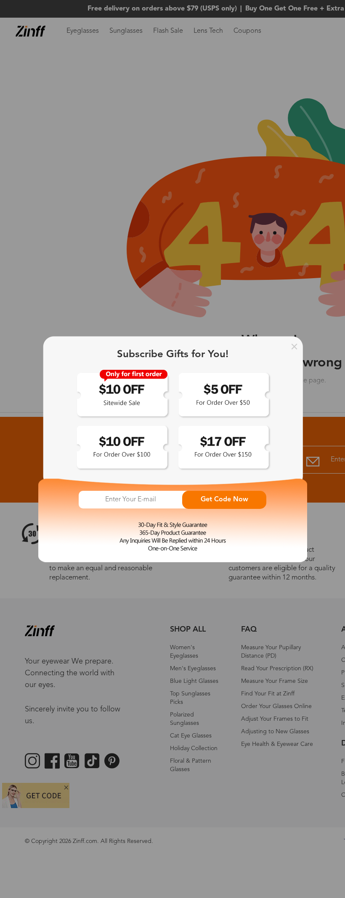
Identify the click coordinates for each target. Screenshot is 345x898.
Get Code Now (224, 499)
